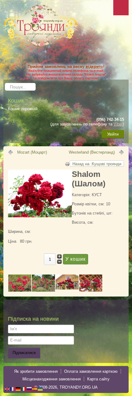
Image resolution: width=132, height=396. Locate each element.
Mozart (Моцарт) (32, 152)
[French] (13, 388)
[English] (7, 388)
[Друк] (67, 163)
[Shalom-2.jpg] (40, 193)
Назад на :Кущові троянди (96, 164)
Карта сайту (98, 379)
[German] (18, 388)
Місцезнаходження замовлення (51, 379)
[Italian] (24, 388)
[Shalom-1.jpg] (20, 282)
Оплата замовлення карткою (91, 371)
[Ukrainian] (40, 388)
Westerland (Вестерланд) (92, 152)
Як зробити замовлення (36, 371)
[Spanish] (35, 388)
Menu (121, 7)
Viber (118, 124)
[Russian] (29, 388)
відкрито (94, 66)
